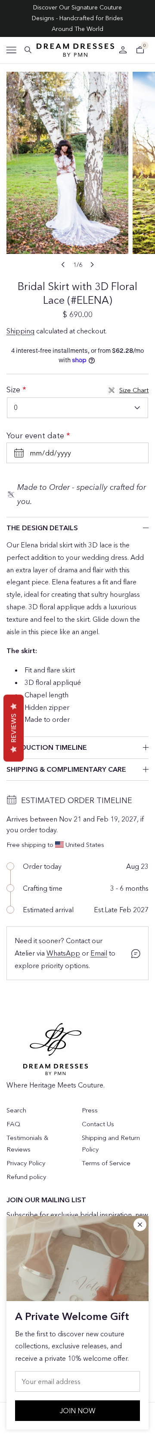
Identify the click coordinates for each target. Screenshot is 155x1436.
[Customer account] (122, 50)
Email (98, 953)
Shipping (20, 331)
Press (90, 1110)
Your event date (36, 435)
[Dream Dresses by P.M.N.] (75, 50)
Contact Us (98, 1124)
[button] (11, 50)
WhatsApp (63, 953)
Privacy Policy (25, 1163)
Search (16, 1110)
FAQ (13, 1124)
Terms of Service (106, 1163)
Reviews (14, 728)
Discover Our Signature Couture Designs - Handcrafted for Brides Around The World (77, 18)
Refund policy (26, 1177)
